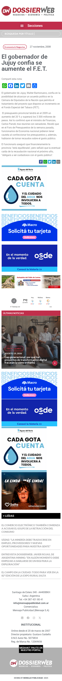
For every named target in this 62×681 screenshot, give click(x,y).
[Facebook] (28, 617)
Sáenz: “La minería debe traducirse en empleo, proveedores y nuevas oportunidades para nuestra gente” (26, 543)
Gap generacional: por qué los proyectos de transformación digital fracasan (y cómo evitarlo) (26, 359)
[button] (22, 25)
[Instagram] (34, 617)
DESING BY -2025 (31, 678)
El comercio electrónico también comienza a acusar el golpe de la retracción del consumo (31, 528)
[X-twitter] (39, 617)
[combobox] (31, 33)
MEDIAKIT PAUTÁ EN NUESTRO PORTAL (30, 649)
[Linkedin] (22, 617)
